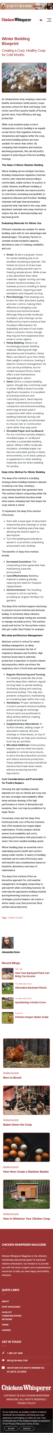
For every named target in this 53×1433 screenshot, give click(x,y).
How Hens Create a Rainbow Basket (26, 1171)
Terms (5, 1324)
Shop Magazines (11, 1306)
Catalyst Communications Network (11, 1316)
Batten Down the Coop (17, 1124)
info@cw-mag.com (17, 1360)
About (5, 1301)
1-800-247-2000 (15, 1353)
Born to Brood (12, 1077)
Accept (11, 1428)
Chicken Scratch (15, 917)
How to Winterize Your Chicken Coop (26, 1218)
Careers (6, 1330)
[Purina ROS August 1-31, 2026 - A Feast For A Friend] (26, 6)
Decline (26, 1428)
